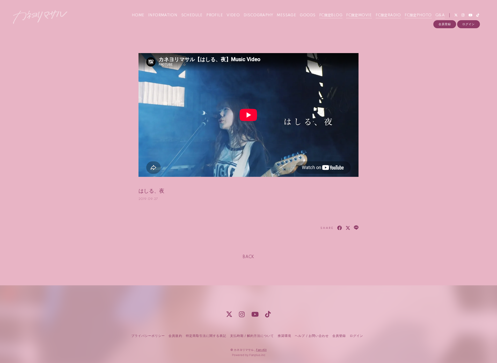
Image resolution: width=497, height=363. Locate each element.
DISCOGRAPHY (258, 15)
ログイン (468, 24)
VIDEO (233, 15)
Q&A (440, 15)
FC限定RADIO (388, 15)
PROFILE (214, 15)
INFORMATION (162, 15)
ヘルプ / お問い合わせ (311, 336)
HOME (138, 15)
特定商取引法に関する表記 (206, 336)
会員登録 (444, 24)
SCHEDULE (192, 15)
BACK (248, 257)
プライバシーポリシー (148, 336)
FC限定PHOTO (418, 15)
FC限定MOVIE (359, 15)
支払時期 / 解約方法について (252, 336)
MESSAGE (286, 15)
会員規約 (175, 336)
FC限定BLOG (330, 15)
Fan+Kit (261, 350)
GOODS (307, 15)
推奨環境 (284, 336)
